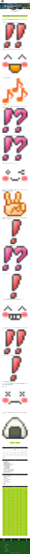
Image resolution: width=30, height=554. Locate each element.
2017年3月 (15, 520)
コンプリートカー (3, 540)
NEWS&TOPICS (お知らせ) (7, 476)
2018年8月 (6, 513)
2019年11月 (6, 507)
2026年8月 (6, 488)
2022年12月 (6, 498)
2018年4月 (15, 514)
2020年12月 (23, 501)
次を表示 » (17, 442)
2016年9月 (15, 523)
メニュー (29, 1)
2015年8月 (15, 529)
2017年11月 (6, 517)
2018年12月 (6, 511)
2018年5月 (6, 514)
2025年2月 (6, 494)
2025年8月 (6, 491)
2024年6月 (23, 497)
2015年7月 (23, 529)
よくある (26, 540)
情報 (18, 540)
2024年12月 (23, 494)
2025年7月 (15, 491)
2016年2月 (15, 526)
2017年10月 (15, 517)
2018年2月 (6, 516)
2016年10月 (6, 523)
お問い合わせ (5, 547)
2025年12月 (23, 488)
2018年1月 (15, 516)
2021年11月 (6, 501)
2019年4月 (6, 510)
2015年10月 (23, 527)
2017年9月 (23, 517)
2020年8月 (23, 503)
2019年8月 (23, 507)
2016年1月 (23, 526)
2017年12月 (23, 516)
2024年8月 (6, 497)
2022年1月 (15, 500)
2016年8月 (23, 523)
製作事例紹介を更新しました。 (8, 465)
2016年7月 (6, 524)
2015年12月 (6, 527)
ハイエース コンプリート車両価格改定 (9, 469)
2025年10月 (15, 490)
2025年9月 (23, 490)
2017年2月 (23, 520)
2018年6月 (23, 513)
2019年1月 (23, 510)
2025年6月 (23, 491)
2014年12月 (6, 533)
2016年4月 (6, 526)
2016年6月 (15, 524)
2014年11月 (15, 533)
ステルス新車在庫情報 (6, 467)
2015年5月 (15, 530)
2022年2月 (6, 500)
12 (11, 453)
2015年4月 (23, 530)
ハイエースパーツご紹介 (7, 481)
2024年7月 (15, 497)
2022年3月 (23, 498)
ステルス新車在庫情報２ (7, 466)
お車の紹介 (5, 477)
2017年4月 (6, 520)
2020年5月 (15, 504)
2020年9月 (15, 503)
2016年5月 (23, 524)
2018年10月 (15, 511)
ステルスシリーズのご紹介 (7, 479)
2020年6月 (6, 504)
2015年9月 (6, 529)
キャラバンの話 (6, 478)
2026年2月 (15, 488)
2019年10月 (15, 507)
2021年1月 (15, 501)
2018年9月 (23, 511)
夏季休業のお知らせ (6, 461)
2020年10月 (6, 503)
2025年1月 (15, 494)
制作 (11, 540)
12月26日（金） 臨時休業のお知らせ (8, 470)
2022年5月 (15, 498)
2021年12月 (23, 500)
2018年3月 (23, 514)
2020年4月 (23, 504)
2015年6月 (6, 530)
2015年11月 (15, 527)
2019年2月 (15, 510)
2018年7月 (15, 513)
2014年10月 (23, 533)
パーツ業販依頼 (6, 549)
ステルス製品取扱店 (6, 544)
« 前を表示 (12, 442)
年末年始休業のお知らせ (7, 468)
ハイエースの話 (6, 480)
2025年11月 (6, 490)
